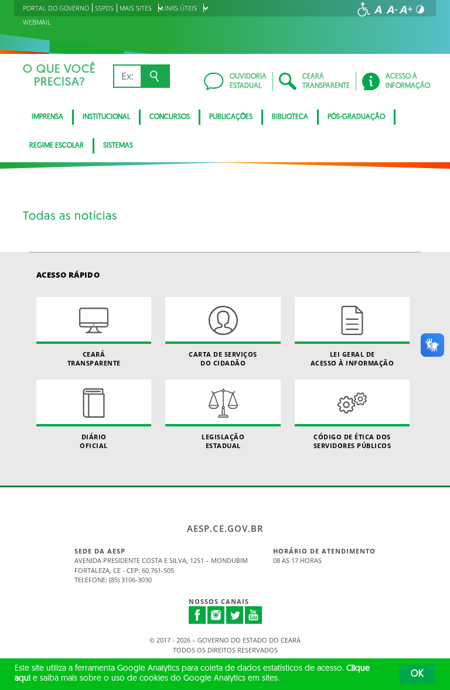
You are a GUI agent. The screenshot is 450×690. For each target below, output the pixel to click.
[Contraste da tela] (420, 9)
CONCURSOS (169, 117)
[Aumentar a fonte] (406, 9)
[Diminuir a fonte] (392, 9)
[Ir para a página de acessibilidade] (364, 9)
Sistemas (118, 145)
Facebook (197, 615)
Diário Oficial (94, 441)
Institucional (106, 117)
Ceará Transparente (94, 358)
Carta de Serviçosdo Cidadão (223, 358)
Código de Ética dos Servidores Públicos (352, 441)
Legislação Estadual (223, 441)
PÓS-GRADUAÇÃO (356, 117)
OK (417, 674)
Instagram (216, 615)
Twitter (235, 615)
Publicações (231, 117)
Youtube (253, 615)
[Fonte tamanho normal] (378, 9)
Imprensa (47, 117)
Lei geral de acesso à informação (352, 358)
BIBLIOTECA (290, 117)
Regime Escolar (56, 145)
